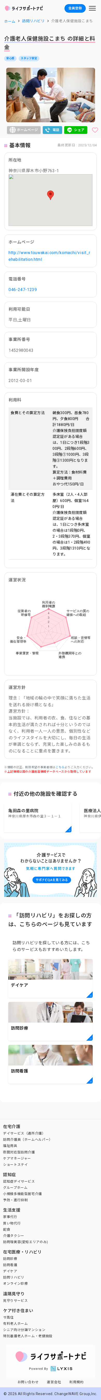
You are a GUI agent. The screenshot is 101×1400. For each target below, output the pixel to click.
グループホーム (15, 1188)
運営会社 (54, 1382)
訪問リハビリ (13, 1277)
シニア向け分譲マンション (24, 1330)
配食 (6, 1229)
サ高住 (8, 1317)
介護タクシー (13, 1236)
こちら (59, 767)
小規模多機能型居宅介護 (22, 1194)
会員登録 (75, 8)
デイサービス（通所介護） (24, 1133)
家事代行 (10, 1217)
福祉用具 (10, 1146)
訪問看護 (10, 1265)
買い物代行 (12, 1223)
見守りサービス (15, 1301)
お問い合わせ (28, 1382)
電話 (56, 130)
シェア (79, 130)
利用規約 (76, 1382)
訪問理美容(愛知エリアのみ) (25, 1242)
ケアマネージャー (17, 1158)
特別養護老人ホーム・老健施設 (28, 1336)
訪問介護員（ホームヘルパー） (28, 1140)
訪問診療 (10, 1259)
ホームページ (27, 130)
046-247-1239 (23, 289)
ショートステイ (15, 1165)
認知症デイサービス (19, 1181)
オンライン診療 (15, 1283)
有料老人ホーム (15, 1324)
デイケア (10, 1271)
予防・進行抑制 (15, 1200)
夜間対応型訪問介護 (19, 1152)
